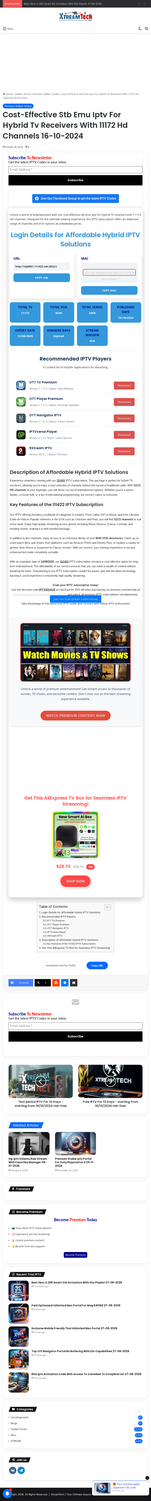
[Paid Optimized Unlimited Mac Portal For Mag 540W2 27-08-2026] (18, 1314)
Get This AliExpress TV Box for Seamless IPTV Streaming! (76, 947)
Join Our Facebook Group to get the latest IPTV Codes (78, 198)
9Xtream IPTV (54, 935)
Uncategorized (19, 1417)
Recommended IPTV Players (59, 916)
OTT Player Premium (58, 924)
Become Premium (75, 1254)
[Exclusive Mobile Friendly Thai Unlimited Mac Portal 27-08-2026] (18, 1336)
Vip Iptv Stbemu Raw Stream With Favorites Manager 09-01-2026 (27, 1162)
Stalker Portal (22, 94)
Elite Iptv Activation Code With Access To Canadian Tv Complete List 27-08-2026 (86, 1374)
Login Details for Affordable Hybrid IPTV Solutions (70, 912)
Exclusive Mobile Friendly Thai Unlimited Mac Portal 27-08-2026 (74, 1328)
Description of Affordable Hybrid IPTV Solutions (70, 939)
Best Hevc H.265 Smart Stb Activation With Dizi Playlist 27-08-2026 (62, 3)
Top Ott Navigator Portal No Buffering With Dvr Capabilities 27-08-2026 (80, 1351)
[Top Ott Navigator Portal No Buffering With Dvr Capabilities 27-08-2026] (18, 1359)
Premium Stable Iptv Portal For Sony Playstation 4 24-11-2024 (74, 1162)
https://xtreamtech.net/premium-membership (40, 594)
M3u (13, 1435)
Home (9, 94)
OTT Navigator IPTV (58, 928)
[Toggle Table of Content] (106, 907)
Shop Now (75, 881)
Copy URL (42, 277)
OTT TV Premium (56, 920)
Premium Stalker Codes (46, 94)
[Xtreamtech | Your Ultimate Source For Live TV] (75, 16)
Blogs (14, 1423)
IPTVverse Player (56, 932)
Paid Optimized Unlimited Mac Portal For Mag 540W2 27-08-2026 (75, 1305)
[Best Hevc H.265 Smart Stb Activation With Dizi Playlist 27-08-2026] (18, 1291)
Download (124, 385)
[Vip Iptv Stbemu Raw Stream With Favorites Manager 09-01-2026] (29, 1143)
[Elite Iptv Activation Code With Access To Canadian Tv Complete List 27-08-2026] (18, 1382)
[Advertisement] (75, 62)
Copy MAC (109, 290)
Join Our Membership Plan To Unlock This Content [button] (109, 273)
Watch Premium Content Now (75, 715)
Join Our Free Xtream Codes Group (76, 599)
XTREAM (16, 1440)
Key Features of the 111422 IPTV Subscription (71, 943)
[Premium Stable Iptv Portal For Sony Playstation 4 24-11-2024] (75, 1143)
